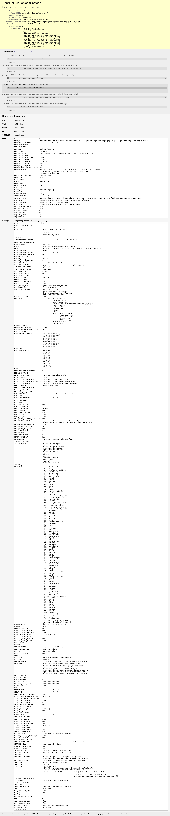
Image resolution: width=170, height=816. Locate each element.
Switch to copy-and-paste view (25, 52)
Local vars (12, 62)
